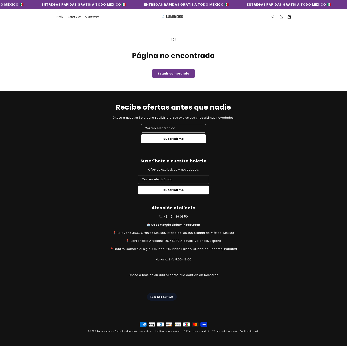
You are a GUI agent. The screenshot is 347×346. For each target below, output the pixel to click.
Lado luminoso (105, 331)
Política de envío (249, 331)
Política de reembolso (167, 331)
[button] (273, 17)
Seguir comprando (173, 73)
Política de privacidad (196, 331)
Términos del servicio (224, 331)
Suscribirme (173, 139)
